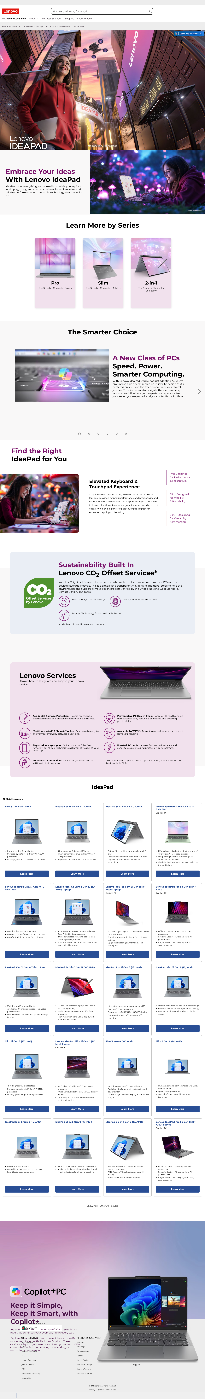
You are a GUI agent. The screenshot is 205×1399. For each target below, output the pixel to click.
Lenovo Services (84, 1369)
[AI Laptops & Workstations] (72, 26)
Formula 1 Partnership (31, 1373)
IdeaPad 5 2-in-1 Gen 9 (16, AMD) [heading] (124, 1122)
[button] (150, 11)
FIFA (23, 1369)
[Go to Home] (10, 11)
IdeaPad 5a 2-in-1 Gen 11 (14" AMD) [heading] (75, 967)
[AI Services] (85, 26)
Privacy (92, 1390)
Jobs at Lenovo (28, 1364)
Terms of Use (110, 1390)
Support (136, 1364)
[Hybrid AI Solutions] (21, 26)
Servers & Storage (84, 1364)
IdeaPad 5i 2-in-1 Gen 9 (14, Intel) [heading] (124, 806)
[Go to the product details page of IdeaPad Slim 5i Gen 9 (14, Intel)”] (77, 832)
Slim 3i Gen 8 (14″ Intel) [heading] (119, 1041)
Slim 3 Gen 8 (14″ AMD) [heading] (169, 1041)
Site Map (100, 1390)
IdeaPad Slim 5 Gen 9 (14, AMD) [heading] (23, 1122)
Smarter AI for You (84, 1373)
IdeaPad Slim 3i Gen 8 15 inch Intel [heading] (25, 967)
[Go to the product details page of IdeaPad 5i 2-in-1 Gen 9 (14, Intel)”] (127, 832)
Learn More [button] (26, 873)
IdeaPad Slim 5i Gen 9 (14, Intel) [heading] (73, 806)
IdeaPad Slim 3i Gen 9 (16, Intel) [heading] (73, 1122)
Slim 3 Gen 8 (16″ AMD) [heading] (18, 806)
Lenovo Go (26, 1378)
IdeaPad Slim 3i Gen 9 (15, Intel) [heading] (174, 967)
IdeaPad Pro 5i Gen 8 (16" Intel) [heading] (124, 967)
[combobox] (99, 11)
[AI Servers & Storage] (44, 26)
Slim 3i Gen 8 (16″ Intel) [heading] (18, 1041)
